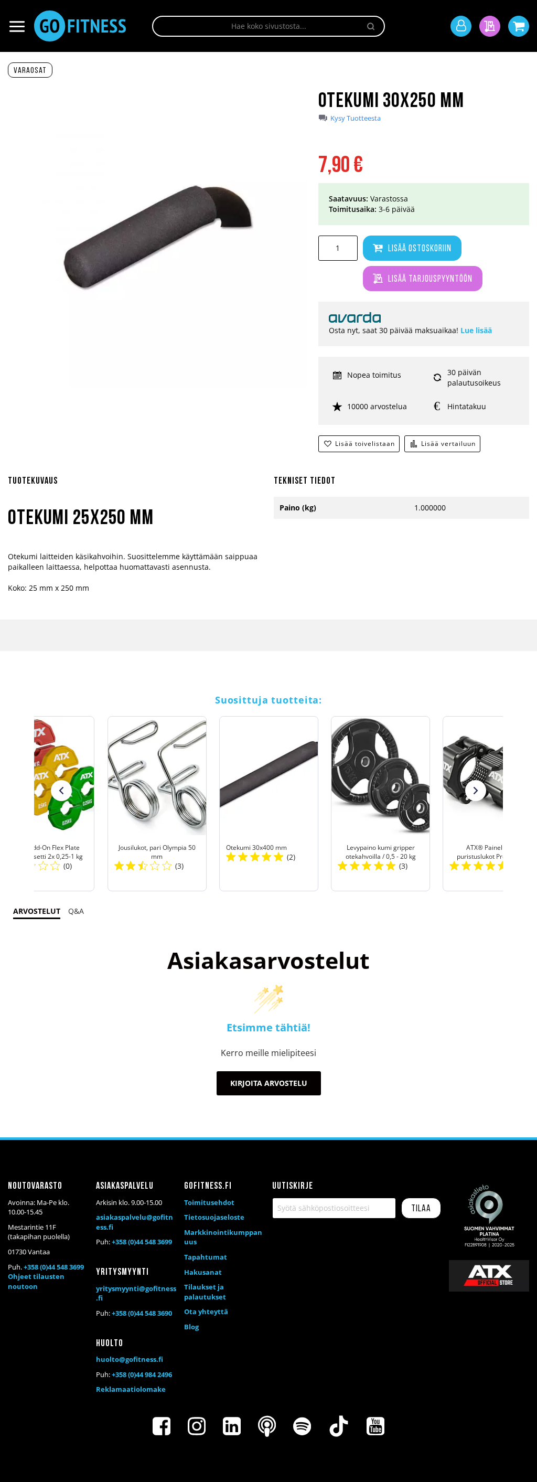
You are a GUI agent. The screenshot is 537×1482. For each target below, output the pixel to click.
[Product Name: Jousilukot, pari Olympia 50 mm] (156, 803)
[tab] (135, 487)
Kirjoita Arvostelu (268, 1083)
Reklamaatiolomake (131, 1389)
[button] (61, 790)
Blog (191, 1326)
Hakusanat (203, 1272)
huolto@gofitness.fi (129, 1359)
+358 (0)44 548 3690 (142, 1313)
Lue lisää (476, 330)
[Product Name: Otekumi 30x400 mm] (268, 803)
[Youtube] (375, 1426)
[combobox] (268, 26)
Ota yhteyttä (206, 1311)
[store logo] (80, 25)
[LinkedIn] (232, 1426)
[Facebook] (161, 1426)
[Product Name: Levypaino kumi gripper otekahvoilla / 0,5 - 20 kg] (380, 803)
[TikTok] (338, 1426)
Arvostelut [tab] (36, 911)
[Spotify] (302, 1426)
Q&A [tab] (76, 911)
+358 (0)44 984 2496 (142, 1374)
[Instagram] (197, 1426)
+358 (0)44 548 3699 (54, 1267)
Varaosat (30, 71)
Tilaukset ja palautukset (205, 1292)
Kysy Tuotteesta (355, 118)
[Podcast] (267, 1426)
